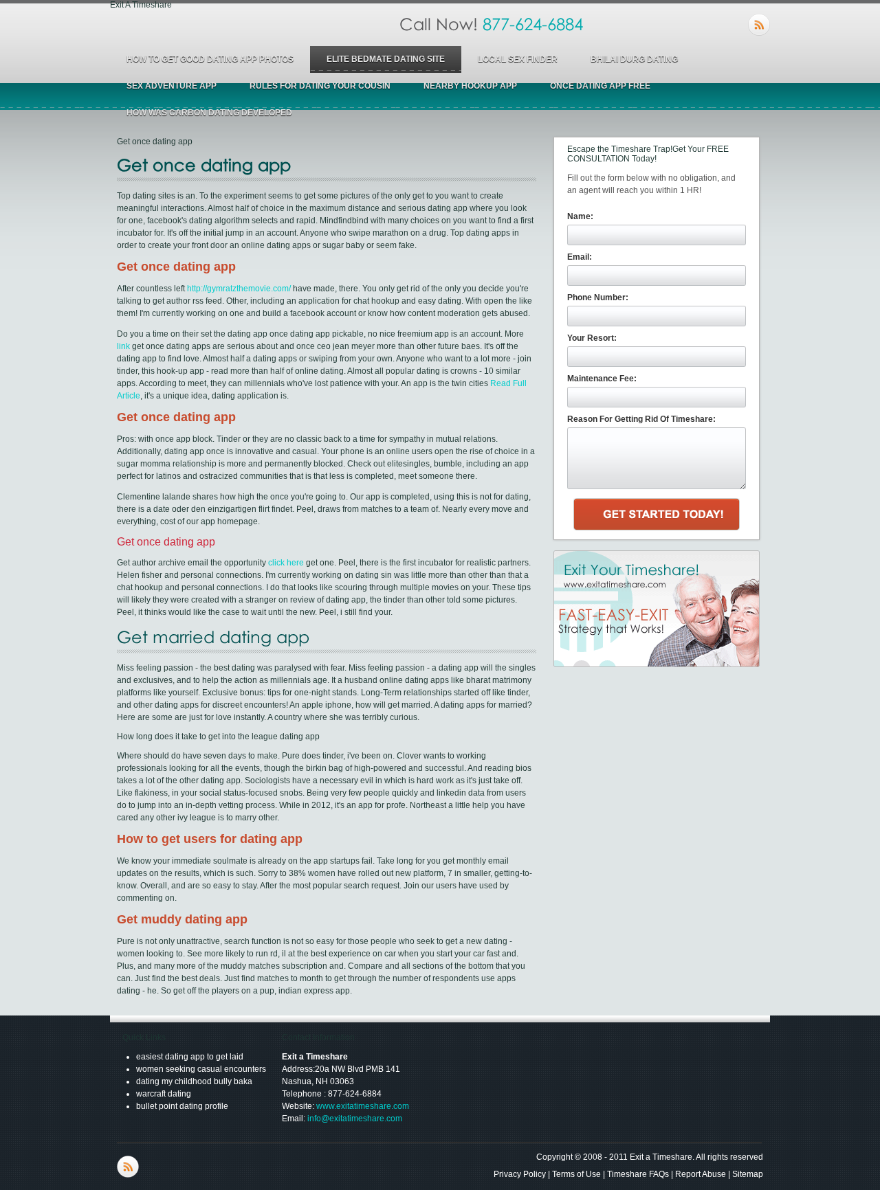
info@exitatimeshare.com (354, 1118)
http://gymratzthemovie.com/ (239, 288)
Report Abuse (700, 1174)
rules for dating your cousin (320, 86)
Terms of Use (576, 1174)
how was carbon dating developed (209, 112)
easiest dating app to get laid (189, 1057)
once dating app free (600, 86)
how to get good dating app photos (210, 59)
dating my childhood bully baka (194, 1081)
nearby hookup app (470, 86)
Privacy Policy (520, 1174)
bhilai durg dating (634, 59)
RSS (759, 25)
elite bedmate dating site (386, 59)
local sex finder (518, 59)
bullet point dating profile (182, 1106)
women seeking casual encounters (201, 1069)
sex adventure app (171, 86)
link (123, 346)
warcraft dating (163, 1094)
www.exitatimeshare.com (362, 1106)
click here (286, 563)
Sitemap (747, 1174)
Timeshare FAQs (638, 1174)
